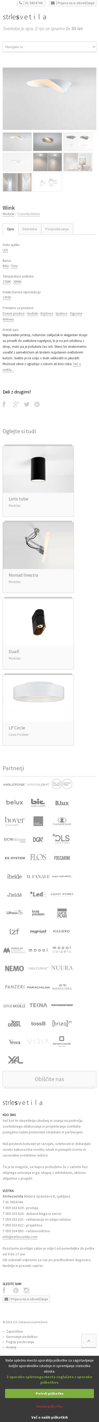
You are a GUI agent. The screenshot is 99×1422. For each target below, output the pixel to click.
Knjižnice (46, 313)
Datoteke (29, 229)
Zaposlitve (14, 1331)
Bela (6, 266)
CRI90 (7, 297)
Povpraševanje (57, 229)
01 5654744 (34, 3)
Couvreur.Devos (28, 214)
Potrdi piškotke (50, 1393)
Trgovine (76, 313)
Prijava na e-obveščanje (76, 3)
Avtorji (11, 1347)
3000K (17, 281)
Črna (14, 266)
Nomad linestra (23, 575)
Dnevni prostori (14, 313)
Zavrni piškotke (49, 1406)
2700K (7, 281)
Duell (14, 651)
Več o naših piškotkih (49, 1417)
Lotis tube (18, 499)
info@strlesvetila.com (20, 1236)
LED (5, 250)
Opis (10, 229)
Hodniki (32, 313)
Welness (8, 319)
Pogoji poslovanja (20, 1341)
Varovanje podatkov (22, 1336)
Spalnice (61, 313)
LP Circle (17, 728)
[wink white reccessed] (49, 99)
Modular (9, 214)
